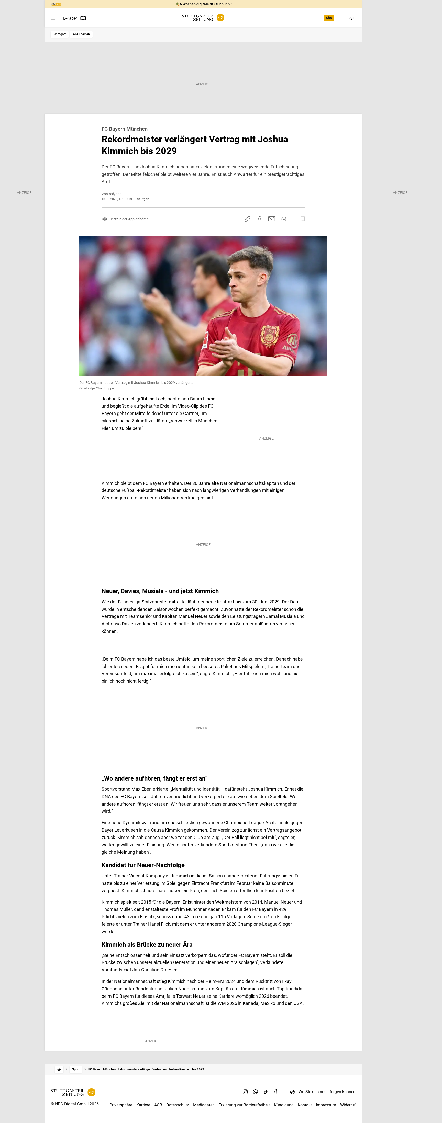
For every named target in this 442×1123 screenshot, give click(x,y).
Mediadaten (204, 1105)
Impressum (326, 1105)
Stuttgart (60, 34)
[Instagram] (245, 1091)
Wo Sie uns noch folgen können (327, 1091)
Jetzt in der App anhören (129, 219)
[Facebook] (276, 1091)
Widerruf (348, 1105)
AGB (158, 1105)
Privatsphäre (120, 1105)
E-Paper (70, 18)
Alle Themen (81, 34)
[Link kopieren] (247, 219)
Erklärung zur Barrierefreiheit (244, 1105)
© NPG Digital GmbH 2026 (75, 1104)
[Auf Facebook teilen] (260, 219)
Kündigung (284, 1105)
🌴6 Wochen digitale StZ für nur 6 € (204, 4)
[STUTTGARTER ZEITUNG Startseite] (203, 17)
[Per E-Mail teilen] (272, 219)
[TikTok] (266, 1091)
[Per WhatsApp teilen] (284, 219)
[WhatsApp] (255, 1091)
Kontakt (305, 1105)
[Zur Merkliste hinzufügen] (301, 219)
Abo (329, 18)
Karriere (143, 1105)
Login (351, 18)
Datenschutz (177, 1105)
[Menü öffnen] (53, 18)
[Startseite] (59, 1069)
